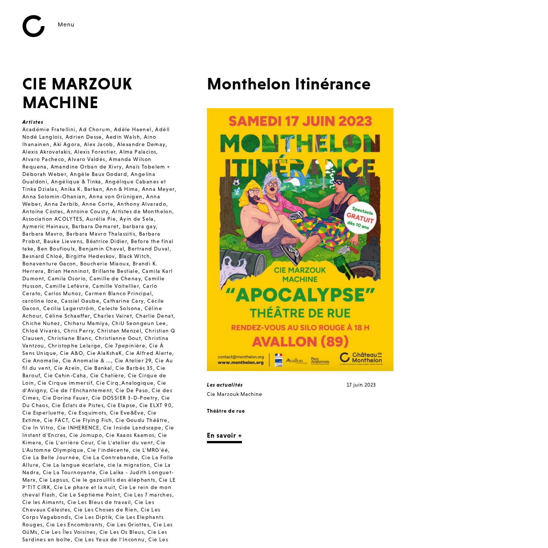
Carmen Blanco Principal (118, 293)
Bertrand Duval (149, 249)
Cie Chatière (107, 375)
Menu (66, 24)
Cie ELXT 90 (155, 405)
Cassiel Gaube (80, 301)
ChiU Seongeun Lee (139, 323)
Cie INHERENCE (78, 428)
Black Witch (134, 256)
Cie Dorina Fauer (65, 398)
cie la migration (129, 465)
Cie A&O (71, 353)
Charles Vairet (113, 316)
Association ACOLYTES (52, 219)
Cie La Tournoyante (69, 472)
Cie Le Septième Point (89, 495)
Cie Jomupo (85, 435)
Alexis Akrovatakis (46, 152)
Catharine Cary (123, 301)
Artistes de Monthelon (142, 211)
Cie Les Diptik (93, 517)
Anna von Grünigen (116, 196)
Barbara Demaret (95, 226)
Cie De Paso (132, 390)
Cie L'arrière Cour (69, 442)
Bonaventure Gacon (49, 264)
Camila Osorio (67, 278)
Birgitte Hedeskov (90, 256)
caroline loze (39, 301)
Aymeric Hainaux (45, 226)
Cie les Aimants (43, 502)
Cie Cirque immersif (65, 383)
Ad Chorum (94, 129)
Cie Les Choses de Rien (105, 510)
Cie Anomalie (40, 360)
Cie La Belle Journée (50, 457)
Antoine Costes (42, 211)
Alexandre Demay (141, 144)
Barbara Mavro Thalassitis (100, 234)
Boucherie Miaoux (104, 264)
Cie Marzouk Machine (234, 394)
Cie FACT (56, 420)
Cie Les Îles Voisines (68, 532)
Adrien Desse (84, 137)
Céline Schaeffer (67, 316)
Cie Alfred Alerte (149, 353)
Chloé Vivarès (41, 331)
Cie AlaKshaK (104, 353)
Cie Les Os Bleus (122, 532)
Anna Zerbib (61, 204)
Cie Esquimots (87, 413)
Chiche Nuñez (41, 323)
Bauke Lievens (63, 241)
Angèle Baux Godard (98, 174)
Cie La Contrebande (110, 457)
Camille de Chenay (115, 278)
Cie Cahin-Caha (65, 375)
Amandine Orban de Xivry (86, 167)
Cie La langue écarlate (73, 465)
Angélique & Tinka (76, 182)
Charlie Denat (154, 316)
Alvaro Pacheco (43, 159)
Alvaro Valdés (86, 159)
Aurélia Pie (101, 219)
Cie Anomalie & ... (87, 360)
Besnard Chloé (42, 256)
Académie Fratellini (49, 129)
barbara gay (139, 226)
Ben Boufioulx (56, 249)
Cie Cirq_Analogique (125, 383)
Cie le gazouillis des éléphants (113, 480)
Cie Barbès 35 (134, 368)
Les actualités (225, 385)
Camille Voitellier (115, 286)
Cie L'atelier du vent (125, 442)
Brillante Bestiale (115, 271)
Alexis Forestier (95, 152)
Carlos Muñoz (62, 293)
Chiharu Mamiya (86, 323)
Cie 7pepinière (125, 346)
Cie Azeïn (67, 368)
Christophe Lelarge (74, 346)
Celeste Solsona (119, 308)
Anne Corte (97, 204)
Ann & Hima (122, 189)
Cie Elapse (121, 405)
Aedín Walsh (123, 137)
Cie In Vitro (38, 428)
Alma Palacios (137, 152)
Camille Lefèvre (67, 286)
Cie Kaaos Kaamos (130, 435)
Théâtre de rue (226, 411)
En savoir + (224, 435)
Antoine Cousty (87, 211)
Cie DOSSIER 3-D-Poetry (125, 398)
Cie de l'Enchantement (81, 390)
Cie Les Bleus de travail (99, 502)
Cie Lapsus (53, 480)
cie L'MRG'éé (150, 450)
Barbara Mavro (42, 234)
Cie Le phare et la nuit (84, 487)
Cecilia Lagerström (68, 308)
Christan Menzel (119, 331)
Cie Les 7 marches (148, 495)
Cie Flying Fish (92, 420)
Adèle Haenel (133, 129)
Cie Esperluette (43, 413)
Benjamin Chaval (101, 249)
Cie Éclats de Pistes (78, 405)
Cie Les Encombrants (74, 524)
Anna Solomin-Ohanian (53, 196)
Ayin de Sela (137, 219)
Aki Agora (66, 144)
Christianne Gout (118, 338)
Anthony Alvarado (141, 204)
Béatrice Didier (106, 241)
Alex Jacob (98, 144)
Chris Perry (79, 331)
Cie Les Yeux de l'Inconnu (110, 539)
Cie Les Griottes (128, 524)
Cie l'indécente (108, 450)
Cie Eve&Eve (127, 413)
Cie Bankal (98, 368)
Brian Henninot (68, 271)
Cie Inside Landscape (132, 428)
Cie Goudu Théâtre (142, 420)
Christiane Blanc (69, 338)
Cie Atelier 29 (133, 360)
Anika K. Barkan (82, 189)
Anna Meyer (158, 189)
